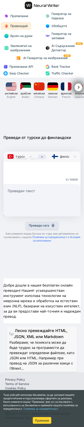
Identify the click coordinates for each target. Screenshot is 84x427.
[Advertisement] (42, 116)
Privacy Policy (15, 379)
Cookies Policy (15, 388)
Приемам (42, 420)
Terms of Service (17, 384)
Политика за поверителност (40, 408)
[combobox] (7, 156)
